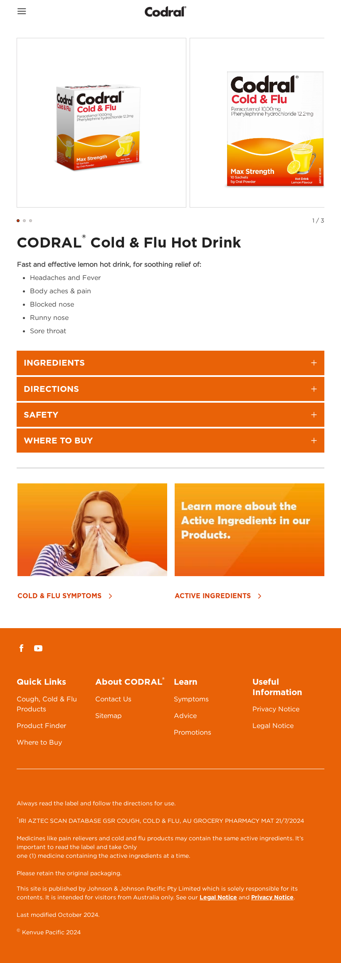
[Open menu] (54, 11)
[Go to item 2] (24, 220)
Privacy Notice (272, 897)
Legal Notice (218, 897)
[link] (165, 11)
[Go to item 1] (18, 220)
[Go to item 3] (30, 220)
